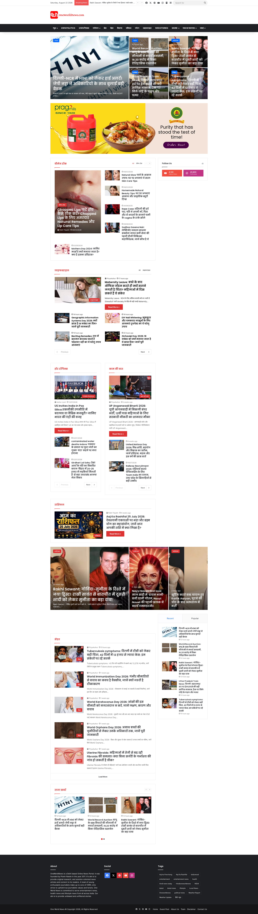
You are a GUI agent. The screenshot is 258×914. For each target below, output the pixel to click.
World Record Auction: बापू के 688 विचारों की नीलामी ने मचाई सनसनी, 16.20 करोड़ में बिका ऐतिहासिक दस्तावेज (148, 56)
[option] (129, 67)
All (133, 163)
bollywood (195, 875)
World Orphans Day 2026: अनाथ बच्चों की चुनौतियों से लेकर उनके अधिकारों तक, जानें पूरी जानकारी (116, 731)
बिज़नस (119, 28)
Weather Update (165, 897)
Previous (64, 352)
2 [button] (104, 839)
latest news (171, 888)
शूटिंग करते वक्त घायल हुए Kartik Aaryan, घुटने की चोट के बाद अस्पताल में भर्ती (187, 600)
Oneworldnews (165, 893)
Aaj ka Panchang (165, 875)
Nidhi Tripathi (64, 230)
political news (179, 893)
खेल (105, 28)
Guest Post (164, 909)
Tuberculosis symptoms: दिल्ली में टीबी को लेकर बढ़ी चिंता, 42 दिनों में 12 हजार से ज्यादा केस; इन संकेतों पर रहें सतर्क (186, 86)
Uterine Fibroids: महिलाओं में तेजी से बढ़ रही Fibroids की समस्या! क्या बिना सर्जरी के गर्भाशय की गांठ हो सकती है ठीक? (119, 756)
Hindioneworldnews (183, 884)
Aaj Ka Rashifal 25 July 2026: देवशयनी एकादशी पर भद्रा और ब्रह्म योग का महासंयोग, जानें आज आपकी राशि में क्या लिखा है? (128, 522)
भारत (56, 40)
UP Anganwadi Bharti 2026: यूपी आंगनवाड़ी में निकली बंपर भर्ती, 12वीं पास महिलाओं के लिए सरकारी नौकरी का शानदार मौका (129, 411)
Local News (193, 888)
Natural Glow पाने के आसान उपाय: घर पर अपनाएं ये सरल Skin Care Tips (136, 178)
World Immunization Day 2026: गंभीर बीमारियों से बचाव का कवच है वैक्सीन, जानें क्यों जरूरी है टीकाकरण (118, 680)
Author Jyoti (61, 402)
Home (155, 909)
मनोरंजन (95, 28)
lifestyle (183, 888)
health (194, 879)
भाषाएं (202, 28)
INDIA (197, 884)
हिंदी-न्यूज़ (178, 897)
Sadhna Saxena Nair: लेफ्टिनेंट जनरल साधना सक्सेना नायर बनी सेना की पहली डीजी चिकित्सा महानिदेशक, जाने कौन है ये (135, 233)
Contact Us (202, 909)
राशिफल (128, 28)
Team (183, 909)
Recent (170, 618)
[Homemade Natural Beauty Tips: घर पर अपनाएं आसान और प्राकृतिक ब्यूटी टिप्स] (112, 191)
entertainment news (181, 879)
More (175, 28)
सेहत (111, 28)
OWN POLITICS (68, 28)
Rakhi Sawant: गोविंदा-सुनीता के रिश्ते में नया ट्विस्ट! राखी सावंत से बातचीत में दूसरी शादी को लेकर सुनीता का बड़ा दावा (187, 56)
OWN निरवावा (84, 28)
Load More (102, 777)
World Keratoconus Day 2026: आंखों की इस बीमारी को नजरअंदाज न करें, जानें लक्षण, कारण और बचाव (119, 705)
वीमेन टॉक (139, 163)
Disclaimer (191, 909)
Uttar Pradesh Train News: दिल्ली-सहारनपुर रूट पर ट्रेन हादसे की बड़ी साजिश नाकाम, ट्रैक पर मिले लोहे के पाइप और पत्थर (132, 3)
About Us (175, 909)
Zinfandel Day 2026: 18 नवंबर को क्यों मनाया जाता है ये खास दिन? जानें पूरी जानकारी (136, 341)
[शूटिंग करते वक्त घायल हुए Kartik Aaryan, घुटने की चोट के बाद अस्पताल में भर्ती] (188, 578)
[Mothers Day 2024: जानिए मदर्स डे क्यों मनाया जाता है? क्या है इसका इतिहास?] (62, 249)
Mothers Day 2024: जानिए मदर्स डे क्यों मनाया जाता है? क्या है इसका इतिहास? (85, 251)
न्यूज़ (54, 28)
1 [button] (102, 839)
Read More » (113, 307)
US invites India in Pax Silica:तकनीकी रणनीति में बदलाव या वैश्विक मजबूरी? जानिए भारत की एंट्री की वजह (75, 411)
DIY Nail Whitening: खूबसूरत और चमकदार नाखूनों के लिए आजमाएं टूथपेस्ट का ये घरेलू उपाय (136, 322)
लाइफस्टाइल (147, 28)
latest (161, 888)
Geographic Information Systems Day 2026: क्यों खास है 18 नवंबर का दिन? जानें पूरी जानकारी (84, 322)
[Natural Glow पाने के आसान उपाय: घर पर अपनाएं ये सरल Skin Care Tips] (112, 175)
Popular (195, 618)
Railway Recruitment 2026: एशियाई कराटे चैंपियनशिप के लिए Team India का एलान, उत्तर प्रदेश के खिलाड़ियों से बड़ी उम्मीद (138, 473)
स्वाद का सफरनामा (189, 28)
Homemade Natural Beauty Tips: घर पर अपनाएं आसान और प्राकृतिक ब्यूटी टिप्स (136, 195)
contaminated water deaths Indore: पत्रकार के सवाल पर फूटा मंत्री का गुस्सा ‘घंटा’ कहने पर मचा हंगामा (84, 447)
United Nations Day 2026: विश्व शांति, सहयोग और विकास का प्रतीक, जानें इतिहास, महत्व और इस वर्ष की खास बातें (138, 450)
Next (143, 352)
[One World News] (67, 15)
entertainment (164, 879)
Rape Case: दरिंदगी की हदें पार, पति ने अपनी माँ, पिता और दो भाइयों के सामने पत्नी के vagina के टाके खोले (136, 213)
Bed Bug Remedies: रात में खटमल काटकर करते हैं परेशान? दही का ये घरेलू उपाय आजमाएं (86, 341)
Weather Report (194, 893)
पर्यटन (137, 28)
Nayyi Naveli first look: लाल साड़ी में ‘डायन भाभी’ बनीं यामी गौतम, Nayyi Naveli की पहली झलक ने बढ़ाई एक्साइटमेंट (148, 598)
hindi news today (165, 884)
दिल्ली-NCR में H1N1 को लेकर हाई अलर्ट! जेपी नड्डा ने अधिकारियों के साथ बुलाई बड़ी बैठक (88, 83)
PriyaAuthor (111, 278)
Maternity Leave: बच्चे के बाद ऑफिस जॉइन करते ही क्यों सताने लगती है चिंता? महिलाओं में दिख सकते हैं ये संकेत (125, 287)
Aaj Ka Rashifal (181, 875)
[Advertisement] (153, 14)
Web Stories (161, 28)
